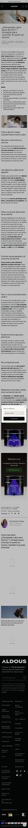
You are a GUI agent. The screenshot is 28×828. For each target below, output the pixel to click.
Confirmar (14, 419)
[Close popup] (25, 407)
